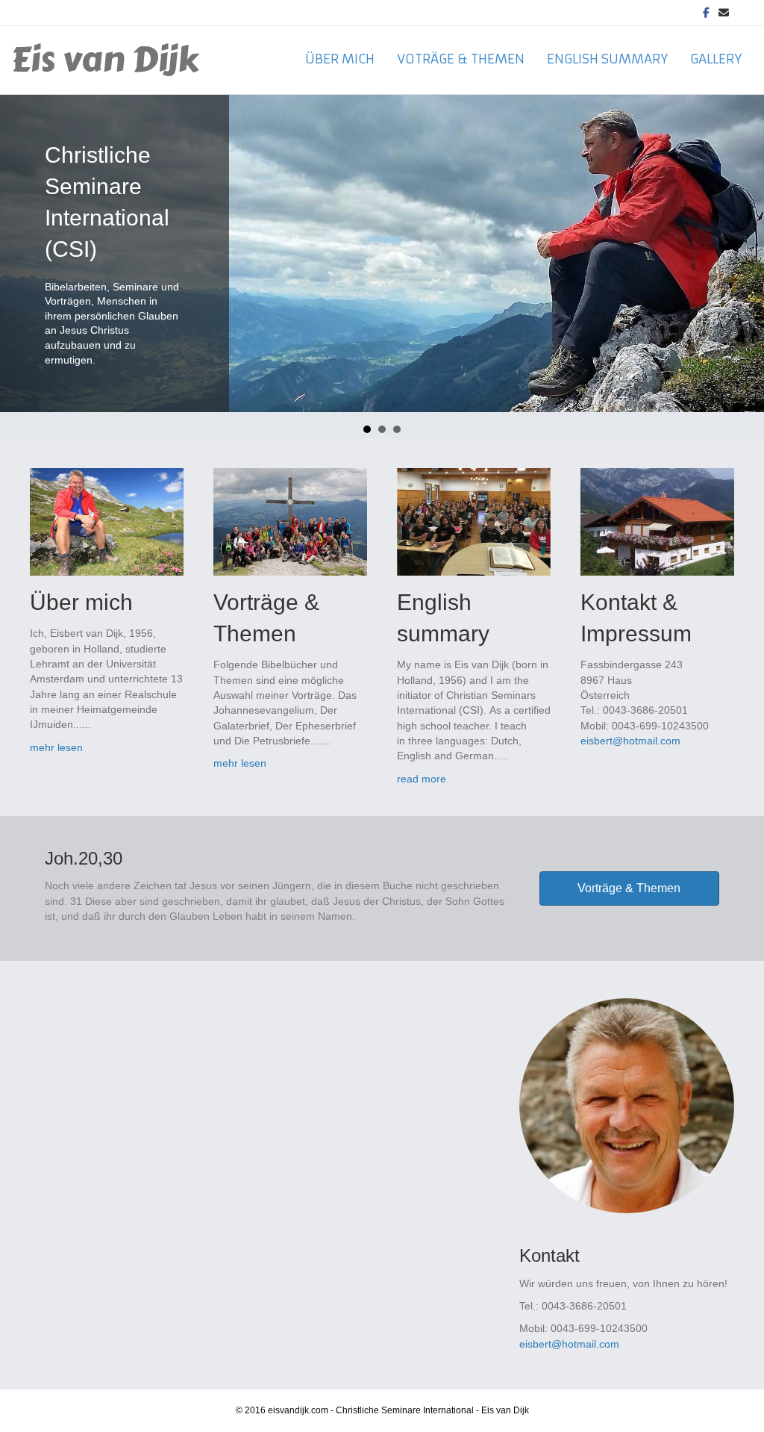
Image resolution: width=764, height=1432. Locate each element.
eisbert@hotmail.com (630, 741)
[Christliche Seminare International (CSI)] (382, 254)
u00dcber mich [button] (397, 429)
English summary (607, 59)
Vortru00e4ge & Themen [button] (382, 429)
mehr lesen (56, 747)
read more (421, 779)
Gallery (716, 59)
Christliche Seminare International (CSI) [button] (367, 429)
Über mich (340, 59)
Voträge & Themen (461, 59)
